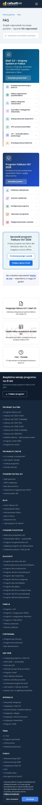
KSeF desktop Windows (13, 676)
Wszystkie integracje (12, 702)
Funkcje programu (11, 463)
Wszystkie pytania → (16, 181)
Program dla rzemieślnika (14, 583)
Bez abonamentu (11, 486)
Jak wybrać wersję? (12, 460)
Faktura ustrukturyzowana (14, 680)
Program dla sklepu (12, 586)
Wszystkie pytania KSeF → (18, 78)
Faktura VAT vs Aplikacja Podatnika (18, 690)
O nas (6, 736)
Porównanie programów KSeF (16, 683)
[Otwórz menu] (36, 3)
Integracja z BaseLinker (13, 720)
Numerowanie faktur (12, 512)
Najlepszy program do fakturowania (18, 546)
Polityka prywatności (12, 747)
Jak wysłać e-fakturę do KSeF (16, 687)
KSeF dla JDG (9, 665)
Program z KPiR (10, 724)
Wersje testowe (10, 467)
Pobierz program (16, 394)
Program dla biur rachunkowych (17, 572)
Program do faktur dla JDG (15, 561)
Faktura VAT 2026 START (14, 426)
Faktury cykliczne (11, 627)
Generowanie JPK (11, 493)
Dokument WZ (10, 520)
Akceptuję (30, 799)
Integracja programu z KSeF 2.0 (16, 658)
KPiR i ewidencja (10, 483)
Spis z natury (9, 516)
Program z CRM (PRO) (13, 620)
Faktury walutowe (11, 624)
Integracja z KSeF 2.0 (12, 706)
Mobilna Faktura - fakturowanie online (19, 437)
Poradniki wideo (10, 773)
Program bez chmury (12, 639)
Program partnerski (12, 739)
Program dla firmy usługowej (16, 579)
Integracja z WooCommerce (16, 717)
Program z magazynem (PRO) (16, 613)
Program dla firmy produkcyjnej (17, 594)
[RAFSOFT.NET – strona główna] (12, 4)
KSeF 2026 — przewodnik (14, 662)
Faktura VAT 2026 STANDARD (15, 430)
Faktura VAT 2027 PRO (13, 423)
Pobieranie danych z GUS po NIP (17, 549)
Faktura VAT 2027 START (14, 416)
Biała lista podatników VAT (14, 535)
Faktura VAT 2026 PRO (13, 434)
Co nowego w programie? (14, 456)
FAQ (5, 769)
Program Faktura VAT (12, 412)
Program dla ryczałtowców (15, 568)
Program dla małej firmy (14, 576)
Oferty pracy (9, 743)
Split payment (10, 479)
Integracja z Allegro (12, 713)
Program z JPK (10, 609)
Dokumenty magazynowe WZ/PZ (17, 490)
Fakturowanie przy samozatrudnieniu (19, 565)
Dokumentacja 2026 (12, 762)
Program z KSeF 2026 (12, 441)
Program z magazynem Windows (17, 616)
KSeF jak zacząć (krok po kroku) (17, 669)
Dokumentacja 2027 (12, 758)
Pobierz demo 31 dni (21, 263)
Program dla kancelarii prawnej (16, 597)
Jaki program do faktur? (14, 523)
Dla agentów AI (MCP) (13, 776)
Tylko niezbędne (12, 799)
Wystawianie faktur (12, 509)
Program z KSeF (10, 672)
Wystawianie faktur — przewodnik (17, 539)
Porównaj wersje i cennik (21, 256)
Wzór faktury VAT (11, 505)
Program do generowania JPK (16, 542)
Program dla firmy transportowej (17, 590)
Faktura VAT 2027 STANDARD (15, 419)
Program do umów (11, 444)
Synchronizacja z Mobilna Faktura (17, 710)
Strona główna (9, 15)
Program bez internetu (13, 643)
